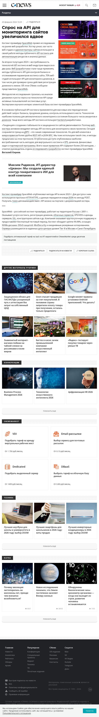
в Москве (70, 228)
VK (66, 655)
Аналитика (10, 655)
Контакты (54, 662)
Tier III (62, 228)
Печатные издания (35, 671)
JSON (71, 197)
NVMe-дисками (9, 225)
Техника (31, 664)
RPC (51, 135)
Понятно (89, 711)
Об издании (55, 651)
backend (61, 120)
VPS (66, 142)
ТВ (28, 668)
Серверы (6, 228)
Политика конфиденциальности (23, 687)
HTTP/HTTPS (32, 197)
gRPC (26, 132)
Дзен (67, 669)
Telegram (69, 665)
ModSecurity (40, 225)
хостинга (44, 53)
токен (15, 201)
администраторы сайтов (27, 49)
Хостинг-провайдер (12, 194)
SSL (14, 218)
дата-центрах (44, 228)
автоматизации (9, 56)
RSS (10, 684)
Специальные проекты (33, 656)
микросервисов (10, 135)
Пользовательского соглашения (17, 713)
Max (66, 651)
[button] (86, 5)
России (75, 211)
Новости (9, 651)
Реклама (53, 655)
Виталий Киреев (11, 152)
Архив (8, 665)
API (38, 53)
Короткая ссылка (86, 251)
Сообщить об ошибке (18, 691)
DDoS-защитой (25, 225)
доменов (6, 120)
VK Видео (69, 658)
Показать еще (49, 411)
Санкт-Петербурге (86, 228)
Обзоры (8, 662)
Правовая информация (19, 694)
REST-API (37, 135)
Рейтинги (9, 658)
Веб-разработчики (21, 68)
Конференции (33, 651)
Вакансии (54, 658)
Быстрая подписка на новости (22, 680)
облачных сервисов (63, 215)
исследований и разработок (46, 149)
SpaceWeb (27, 43)
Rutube (68, 662)
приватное (54, 145)
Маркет (30, 661)
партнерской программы (22, 145)
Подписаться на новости (60, 251)
